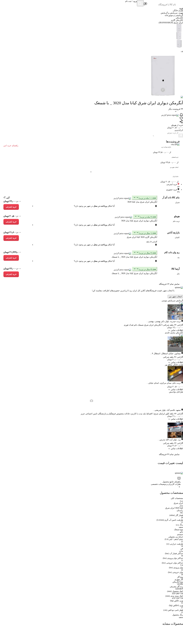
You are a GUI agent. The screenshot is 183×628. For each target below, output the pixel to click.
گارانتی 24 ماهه (151, 242)
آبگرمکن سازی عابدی (174, 333)
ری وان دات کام (172, 252)
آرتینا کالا (175, 269)
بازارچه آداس (173, 232)
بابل (178, 274)
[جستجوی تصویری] (145, 4)
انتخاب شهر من (175, 297)
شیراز (177, 202)
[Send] (180, 135)
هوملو (177, 216)
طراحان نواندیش (176, 392)
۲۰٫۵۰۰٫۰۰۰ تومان (12, 216)
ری (178, 257)
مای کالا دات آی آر (171, 197)
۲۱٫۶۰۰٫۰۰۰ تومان (12, 232)
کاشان (177, 237)
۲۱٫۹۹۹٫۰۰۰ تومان (12, 252)
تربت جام (176, 221)
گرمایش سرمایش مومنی (172, 301)
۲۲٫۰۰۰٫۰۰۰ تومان (12, 201)
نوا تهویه (179, 421)
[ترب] (179, 3)
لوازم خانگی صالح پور (174, 365)
